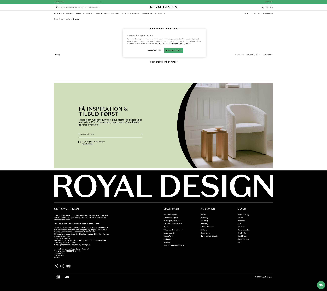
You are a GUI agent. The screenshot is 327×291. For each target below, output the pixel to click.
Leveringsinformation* (172, 221)
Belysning (204, 217)
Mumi (240, 224)
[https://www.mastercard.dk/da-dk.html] (58, 277)
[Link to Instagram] (68, 266)
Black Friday (242, 236)
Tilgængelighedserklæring (174, 245)
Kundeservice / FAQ (171, 214)
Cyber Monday (243, 239)
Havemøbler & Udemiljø (210, 236)
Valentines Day (243, 214)
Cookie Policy (168, 236)
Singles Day (242, 233)
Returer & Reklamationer (173, 224)
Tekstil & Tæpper (207, 227)
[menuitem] (58, 14)
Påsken (240, 217)
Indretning (204, 224)
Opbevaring (205, 233)
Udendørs (241, 221)
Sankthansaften (244, 230)
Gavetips (241, 227)
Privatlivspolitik (169, 233)
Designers (167, 239)
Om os (166, 227)
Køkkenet (204, 230)
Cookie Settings (154, 50)
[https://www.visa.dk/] (67, 277)
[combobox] (269, 2)
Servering (204, 221)
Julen (240, 242)
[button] (269, 2)
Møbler (203, 214)
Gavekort (167, 242)
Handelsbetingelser (171, 217)
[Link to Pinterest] (56, 266)
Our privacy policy (165, 43)
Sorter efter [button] (266, 55)
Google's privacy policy (181, 43)
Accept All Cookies (174, 50)
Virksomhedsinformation (173, 230)
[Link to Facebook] (62, 266)
